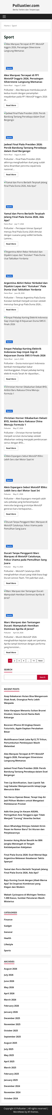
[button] (4, 16)
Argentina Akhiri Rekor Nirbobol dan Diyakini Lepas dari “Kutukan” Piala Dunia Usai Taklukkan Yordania (26, 264)
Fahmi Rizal (8, 85)
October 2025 (11, 1030)
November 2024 (12, 1092)
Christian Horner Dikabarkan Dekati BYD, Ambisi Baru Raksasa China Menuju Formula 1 (26, 399)
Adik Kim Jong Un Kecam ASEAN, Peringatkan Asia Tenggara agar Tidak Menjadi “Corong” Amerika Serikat (24, 815)
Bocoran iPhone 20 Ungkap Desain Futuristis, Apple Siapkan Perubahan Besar (23, 728)
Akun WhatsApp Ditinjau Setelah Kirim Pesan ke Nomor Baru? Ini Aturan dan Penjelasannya (24, 829)
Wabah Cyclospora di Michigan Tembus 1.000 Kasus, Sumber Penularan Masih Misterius (24, 898)
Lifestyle (8, 944)
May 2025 (9, 1055)
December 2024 (12, 1086)
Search (8, 669)
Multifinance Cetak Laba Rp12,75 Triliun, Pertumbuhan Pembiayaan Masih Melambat (25, 743)
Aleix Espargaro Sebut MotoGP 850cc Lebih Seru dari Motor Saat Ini (26, 469)
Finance (8, 919)
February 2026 (11, 1005)
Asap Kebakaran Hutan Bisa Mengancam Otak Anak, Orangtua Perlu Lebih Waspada (26, 699)
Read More (12, 106)
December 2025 (12, 1018)
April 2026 (9, 993)
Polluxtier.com (26, 5)
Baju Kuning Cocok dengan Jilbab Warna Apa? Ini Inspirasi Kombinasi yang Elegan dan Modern (25, 883)
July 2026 (8, 974)
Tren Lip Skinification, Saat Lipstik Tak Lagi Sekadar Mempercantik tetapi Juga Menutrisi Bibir (25, 786)
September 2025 (12, 1036)
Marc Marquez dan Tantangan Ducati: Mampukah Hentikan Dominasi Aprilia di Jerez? (26, 604)
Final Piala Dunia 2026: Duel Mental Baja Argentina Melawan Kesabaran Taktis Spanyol (25, 858)
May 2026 (9, 987)
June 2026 (9, 981)
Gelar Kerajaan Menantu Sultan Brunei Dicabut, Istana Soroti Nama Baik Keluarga (25, 714)
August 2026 (10, 968)
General (8, 932)
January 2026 (11, 1012)
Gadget (8, 925)
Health (7, 938)
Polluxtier (7, 428)
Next (40, 660)
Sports (9, 68)
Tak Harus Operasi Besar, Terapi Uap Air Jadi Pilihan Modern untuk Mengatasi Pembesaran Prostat (25, 800)
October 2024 (11, 1098)
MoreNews (18, 1111)
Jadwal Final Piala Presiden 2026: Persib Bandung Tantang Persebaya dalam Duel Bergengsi (26, 126)
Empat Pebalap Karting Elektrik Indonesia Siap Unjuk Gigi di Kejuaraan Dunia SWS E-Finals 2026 (26, 330)
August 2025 (10, 1042)
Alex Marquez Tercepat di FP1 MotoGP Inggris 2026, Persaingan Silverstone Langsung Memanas (26, 57)
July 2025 (8, 1049)
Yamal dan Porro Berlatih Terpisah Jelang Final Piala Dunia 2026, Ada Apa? (26, 195)
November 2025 (12, 1024)
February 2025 (11, 1073)
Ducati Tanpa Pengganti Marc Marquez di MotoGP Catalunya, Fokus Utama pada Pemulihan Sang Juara (26, 534)
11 (34, 660)
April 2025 (9, 1061)
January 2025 (11, 1080)
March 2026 (10, 999)
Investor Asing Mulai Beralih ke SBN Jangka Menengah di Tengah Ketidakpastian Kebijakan (23, 844)
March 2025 (10, 1067)
